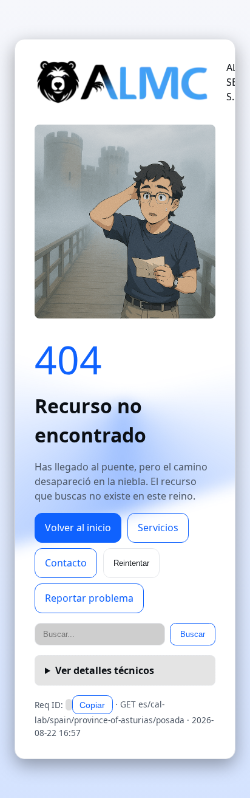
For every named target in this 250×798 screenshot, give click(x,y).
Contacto (66, 562)
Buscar (192, 634)
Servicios (158, 527)
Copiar (92, 705)
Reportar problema (89, 598)
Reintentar (131, 563)
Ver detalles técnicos (104, 670)
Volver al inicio (78, 527)
